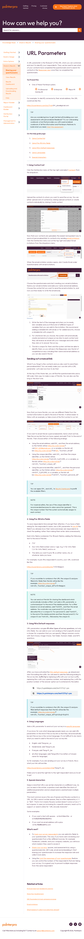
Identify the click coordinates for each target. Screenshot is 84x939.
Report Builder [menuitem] (9, 102)
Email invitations (32, 904)
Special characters (39, 157)
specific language (73, 726)
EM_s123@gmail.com (43, 448)
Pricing (33, 6)
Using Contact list (38, 138)
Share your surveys (39, 847)
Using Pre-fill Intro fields (41, 143)
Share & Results (25, 42)
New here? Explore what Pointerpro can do (68, 7)
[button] (19, 52)
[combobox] (40, 30)
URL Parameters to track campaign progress (41, 899)
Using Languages (38, 152)
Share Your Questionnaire (35, 894)
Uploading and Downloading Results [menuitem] (11, 91)
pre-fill (75, 526)
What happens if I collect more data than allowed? (43, 910)
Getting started (25, 7)
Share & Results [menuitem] (9, 66)
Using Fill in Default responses (43, 148)
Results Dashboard (63, 489)
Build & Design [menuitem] (8, 57)
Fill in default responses (59, 672)
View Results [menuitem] (10, 77)
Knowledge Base (9, 42)
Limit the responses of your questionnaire (55, 858)
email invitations (73, 238)
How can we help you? (32, 23)
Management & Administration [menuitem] (9, 122)
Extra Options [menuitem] (8, 61)
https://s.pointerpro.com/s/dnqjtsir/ (40, 567)
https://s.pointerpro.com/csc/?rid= (40, 105)
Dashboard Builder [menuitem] (7, 108)
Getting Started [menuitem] (9, 52)
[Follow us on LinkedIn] (80, 924)
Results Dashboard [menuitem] (10, 83)
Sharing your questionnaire (45, 42)
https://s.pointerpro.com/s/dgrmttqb (40, 768)
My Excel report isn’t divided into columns (40, 889)
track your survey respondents (46, 834)
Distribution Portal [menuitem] (7, 115)
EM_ (57, 450)
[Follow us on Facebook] (71, 924)
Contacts (71, 170)
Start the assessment (55, 127)
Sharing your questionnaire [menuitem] (12, 71)
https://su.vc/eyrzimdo (56, 446)
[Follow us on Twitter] (75, 924)
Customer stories (43, 7)
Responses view (45, 70)
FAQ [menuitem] (7, 98)
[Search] (80, 30)
